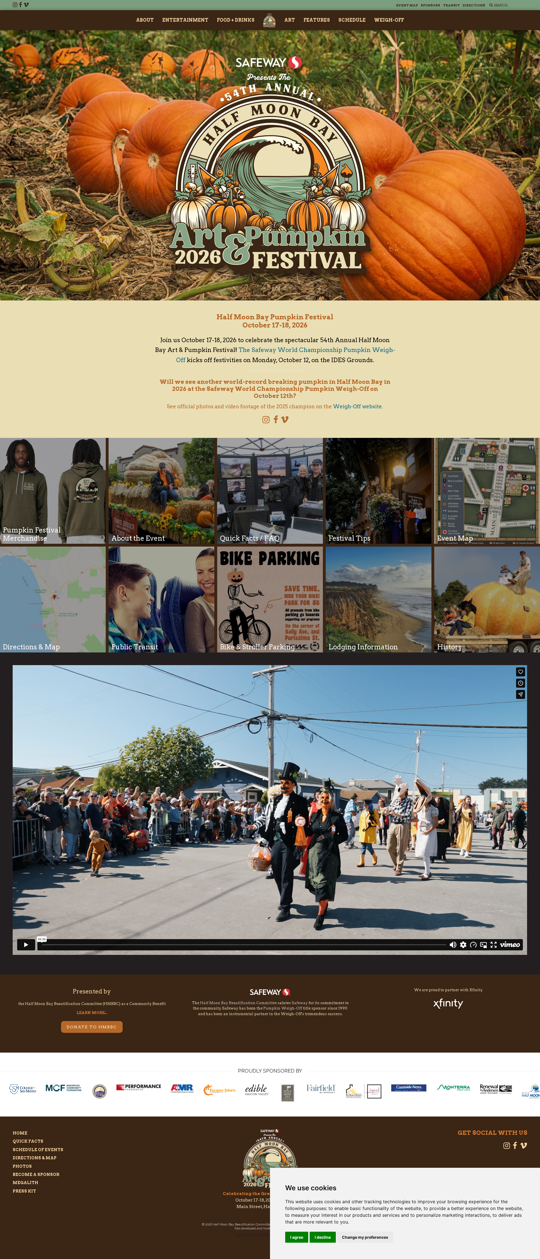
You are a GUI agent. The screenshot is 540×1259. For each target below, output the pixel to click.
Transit (451, 5)
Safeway (300, 1003)
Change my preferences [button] (365, 1237)
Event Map (407, 5)
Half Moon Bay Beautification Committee (238, 1003)
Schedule (352, 20)
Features (316, 20)
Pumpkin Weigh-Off (282, 1008)
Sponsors (430, 5)
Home (20, 1133)
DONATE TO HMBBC (92, 1027)
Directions (474, 5)
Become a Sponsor (36, 1174)
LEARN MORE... (91, 1013)
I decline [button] (323, 1237)
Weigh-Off (389, 20)
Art (289, 20)
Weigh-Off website (357, 406)
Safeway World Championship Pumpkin (287, 388)
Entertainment (185, 20)
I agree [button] (296, 1237)
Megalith (25, 1182)
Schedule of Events (38, 1149)
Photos (22, 1166)
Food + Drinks (236, 20)
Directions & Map (35, 1158)
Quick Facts (28, 1141)
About (145, 20)
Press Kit (24, 1191)
